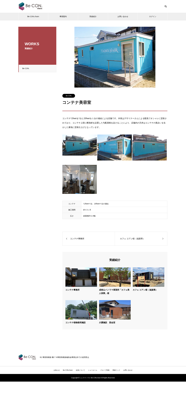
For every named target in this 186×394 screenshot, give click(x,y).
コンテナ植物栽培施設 (75, 322)
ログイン (152, 16)
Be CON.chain (33, 16)
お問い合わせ (123, 16)
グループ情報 (104, 370)
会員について (80, 370)
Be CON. (25, 68)
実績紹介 (93, 16)
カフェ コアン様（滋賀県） (145, 289)
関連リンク (116, 370)
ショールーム (92, 370)
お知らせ (57, 370)
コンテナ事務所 (72, 289)
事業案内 (63, 16)
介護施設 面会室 (107, 322)
